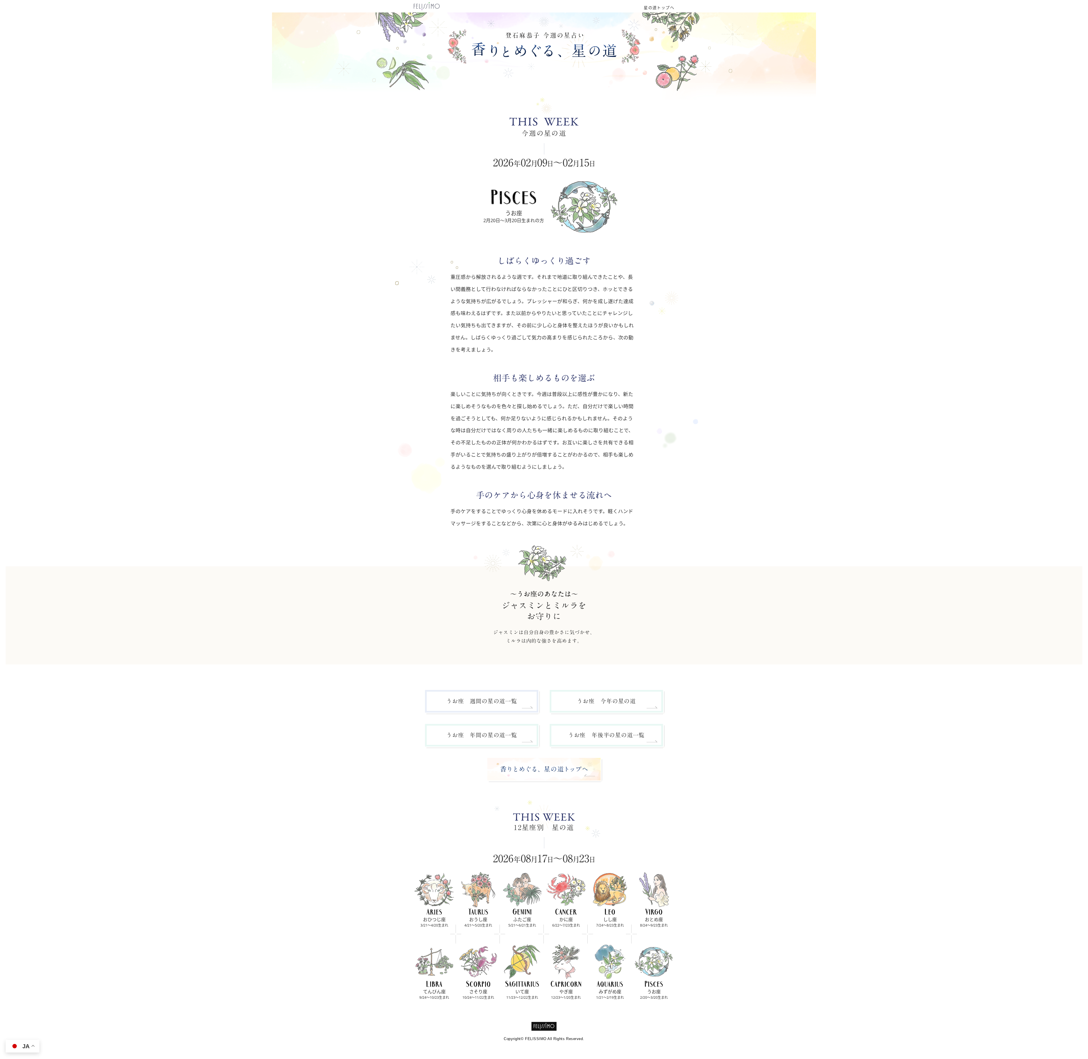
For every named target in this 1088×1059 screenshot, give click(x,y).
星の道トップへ (659, 7)
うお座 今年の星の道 (606, 701)
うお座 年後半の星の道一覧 (606, 735)
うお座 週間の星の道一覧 (481, 701)
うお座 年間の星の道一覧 (481, 735)
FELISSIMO (544, 1026)
